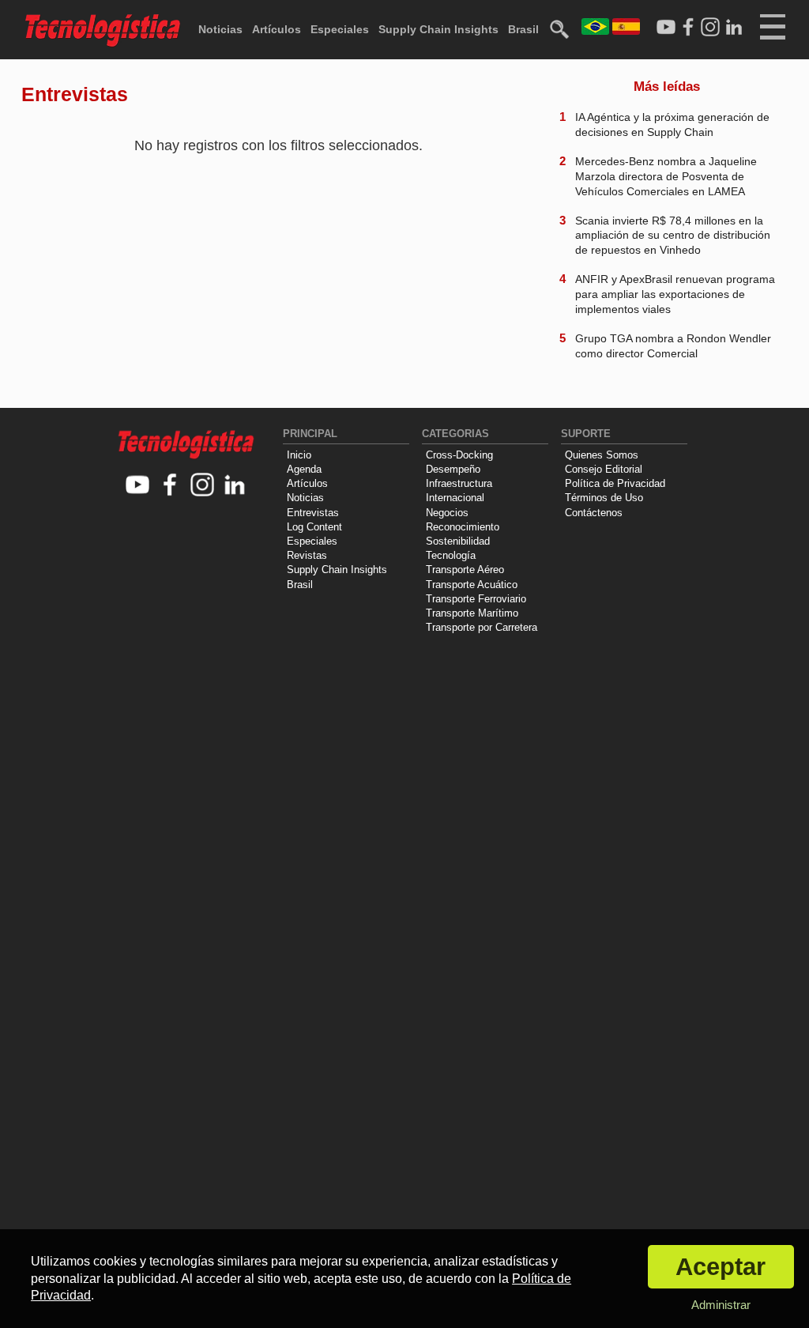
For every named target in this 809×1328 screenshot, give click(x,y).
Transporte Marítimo (472, 613)
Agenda (304, 469)
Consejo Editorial (603, 469)
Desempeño (453, 469)
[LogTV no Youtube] (138, 486)
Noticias (220, 29)
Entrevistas (313, 513)
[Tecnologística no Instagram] (202, 486)
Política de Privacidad (615, 483)
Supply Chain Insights (438, 29)
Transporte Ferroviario (476, 599)
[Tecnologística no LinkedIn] (235, 486)
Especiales (339, 29)
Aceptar (720, 1267)
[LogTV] (666, 27)
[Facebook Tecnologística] (688, 27)
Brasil (523, 29)
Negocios (447, 513)
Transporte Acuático (471, 584)
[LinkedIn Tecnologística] (733, 27)
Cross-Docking (459, 455)
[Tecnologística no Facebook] (170, 486)
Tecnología (451, 555)
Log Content (314, 527)
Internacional (455, 498)
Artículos (276, 29)
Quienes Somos (601, 455)
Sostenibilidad (458, 541)
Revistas (307, 555)
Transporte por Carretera (481, 627)
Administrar (721, 1304)
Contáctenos (594, 513)
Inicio (299, 455)
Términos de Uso (604, 498)
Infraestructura (459, 483)
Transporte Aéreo (465, 569)
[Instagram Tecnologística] (710, 27)
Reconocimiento (462, 527)
